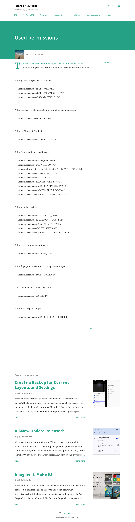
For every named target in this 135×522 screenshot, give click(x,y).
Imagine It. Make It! (33, 474)
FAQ (15, 15)
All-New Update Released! (39, 430)
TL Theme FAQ (28, 15)
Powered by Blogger (68, 513)
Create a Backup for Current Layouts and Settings (42, 385)
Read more (80, 418)
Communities (58, 15)
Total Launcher (25, 6)
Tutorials (43, 15)
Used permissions (93, 15)
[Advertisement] (50, 347)
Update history (75, 15)
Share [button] (106, 63)
